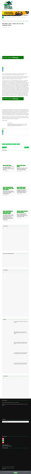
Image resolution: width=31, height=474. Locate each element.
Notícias (5, 17)
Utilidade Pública (24, 17)
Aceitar (15, 472)
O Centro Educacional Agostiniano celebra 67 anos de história (10, 402)
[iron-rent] (14, 238)
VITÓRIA (18, 166)
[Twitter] (15, 70)
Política (9, 27)
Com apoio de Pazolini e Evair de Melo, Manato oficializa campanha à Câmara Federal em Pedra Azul (20, 343)
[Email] (15, 71)
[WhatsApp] (15, 67)
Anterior (5, 147)
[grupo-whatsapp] (13, 57)
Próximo (26, 147)
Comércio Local (14, 17)
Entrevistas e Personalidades (9, 187)
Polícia (7, 212)
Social (18, 212)
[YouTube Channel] (15, 442)
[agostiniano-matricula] (15, 63)
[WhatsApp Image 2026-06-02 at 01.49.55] (15, 293)
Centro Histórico (9, 17)
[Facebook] (15, 68)
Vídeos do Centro (19, 17)
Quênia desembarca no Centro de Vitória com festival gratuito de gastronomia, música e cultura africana (20, 333)
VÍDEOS (24, 165)
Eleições (4, 165)
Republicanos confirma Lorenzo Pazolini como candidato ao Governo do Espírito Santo (22, 169)
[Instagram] (15, 439)
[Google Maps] (15, 441)
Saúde (12, 188)
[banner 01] (15, 13)
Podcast (7, 188)
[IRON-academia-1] (15, 138)
